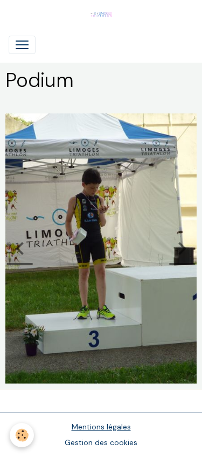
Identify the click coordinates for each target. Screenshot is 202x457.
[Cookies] (22, 435)
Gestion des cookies (101, 442)
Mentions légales (101, 427)
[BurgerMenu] (22, 45)
